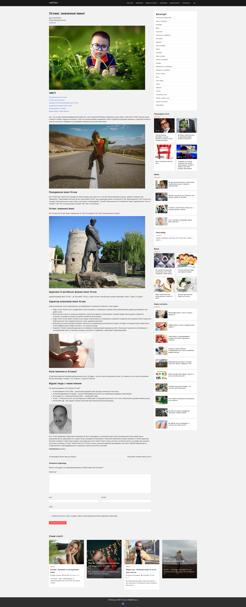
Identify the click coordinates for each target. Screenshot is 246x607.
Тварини (158, 87)
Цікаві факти (175, 3)
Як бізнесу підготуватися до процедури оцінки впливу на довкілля (186, 136)
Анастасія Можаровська (172, 564)
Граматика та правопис (163, 35)
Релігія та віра (160, 73)
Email (104, 497)
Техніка (158, 91)
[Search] (194, 3)
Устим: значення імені (57, 100)
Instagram (52, 22)
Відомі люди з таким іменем (59, 111)
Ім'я (51, 497)
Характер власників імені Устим (60, 105)
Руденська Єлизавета (96, 566)
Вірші (157, 28)
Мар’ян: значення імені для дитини (103, 563)
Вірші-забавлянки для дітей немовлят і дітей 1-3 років (164, 296)
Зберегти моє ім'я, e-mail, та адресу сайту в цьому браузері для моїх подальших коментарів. (85, 516)
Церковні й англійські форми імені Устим (63, 103)
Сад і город (159, 80)
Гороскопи (159, 31)
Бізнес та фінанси (161, 21)
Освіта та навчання (162, 59)
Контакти (186, 3)
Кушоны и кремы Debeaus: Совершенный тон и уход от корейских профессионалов (181, 350)
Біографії (159, 24)
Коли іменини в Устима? (57, 108)
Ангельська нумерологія (163, 17)
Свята (158, 84)
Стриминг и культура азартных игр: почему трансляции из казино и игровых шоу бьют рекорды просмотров (186, 165)
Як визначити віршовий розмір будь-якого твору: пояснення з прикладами (163, 271)
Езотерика (159, 38)
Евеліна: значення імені (174, 561)
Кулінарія (163, 3)
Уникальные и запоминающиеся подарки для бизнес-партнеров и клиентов (179, 338)
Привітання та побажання (164, 66)
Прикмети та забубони (163, 70)
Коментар (53, 472)
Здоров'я (159, 42)
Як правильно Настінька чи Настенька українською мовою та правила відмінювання (181, 183)
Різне (157, 77)
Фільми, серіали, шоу (162, 98)
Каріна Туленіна (56, 575)
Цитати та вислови (162, 101)
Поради (158, 63)
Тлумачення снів (161, 94)
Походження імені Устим (58, 97)
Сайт (51, 507)
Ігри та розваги (160, 45)
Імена (63, 449)
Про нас (130, 3)
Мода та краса (151, 3)
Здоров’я (139, 3)
